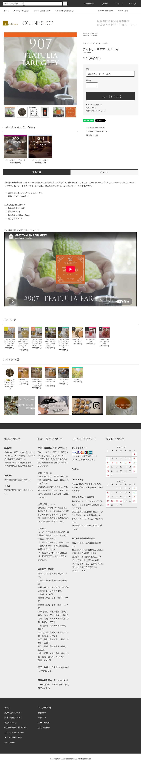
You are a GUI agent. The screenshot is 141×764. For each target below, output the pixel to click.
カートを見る (44, 722)
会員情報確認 (89, 4)
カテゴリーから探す (21, 11)
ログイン (117, 4)
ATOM (12, 742)
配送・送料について (13, 717)
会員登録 (104, 4)
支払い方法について (13, 713)
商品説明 (36, 172)
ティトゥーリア (94, 33)
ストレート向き (94, 35)
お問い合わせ (123, 11)
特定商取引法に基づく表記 (95, 111)
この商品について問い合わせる (97, 131)
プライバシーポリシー (14, 732)
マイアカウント (45, 708)
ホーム (6, 11)
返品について (91, 108)
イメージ (104, 172)
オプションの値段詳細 (94, 105)
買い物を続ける (92, 135)
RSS (6, 742)
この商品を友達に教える (95, 128)
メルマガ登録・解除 (105, 11)
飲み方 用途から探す (42, 11)
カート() (133, 4)
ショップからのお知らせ (64, 11)
